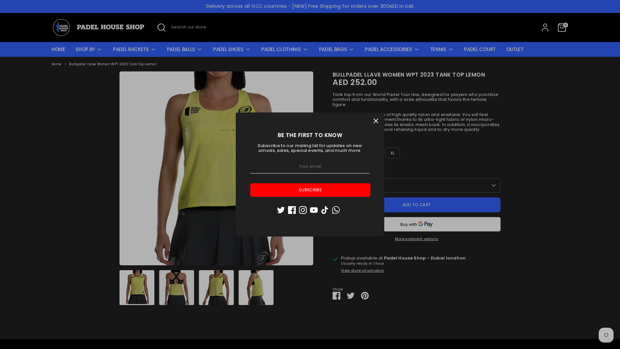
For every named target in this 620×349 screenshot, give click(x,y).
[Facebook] (292, 210)
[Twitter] (281, 210)
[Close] (376, 121)
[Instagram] (303, 210)
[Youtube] (314, 210)
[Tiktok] (325, 210)
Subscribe (310, 190)
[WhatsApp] (336, 210)
